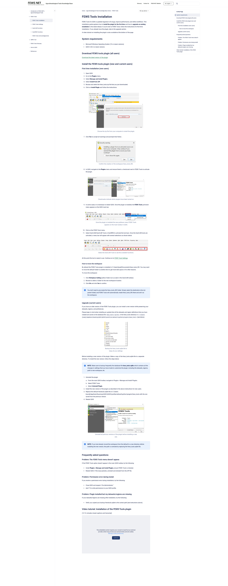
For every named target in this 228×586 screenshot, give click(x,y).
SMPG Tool (33, 39)
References (34, 51)
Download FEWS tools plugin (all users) (186, 18)
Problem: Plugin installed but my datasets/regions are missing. (186, 46)
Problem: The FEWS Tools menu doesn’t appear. (188, 38)
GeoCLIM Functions (37, 28)
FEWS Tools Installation (38, 20)
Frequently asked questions (183, 34)
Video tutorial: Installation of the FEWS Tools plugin (186, 50)
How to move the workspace (186, 28)
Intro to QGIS (34, 47)
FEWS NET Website (156, 3)
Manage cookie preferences (115, 533)
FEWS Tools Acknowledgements (40, 36)
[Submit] (177, 3)
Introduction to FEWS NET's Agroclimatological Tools (37, 12)
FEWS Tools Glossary (36, 43)
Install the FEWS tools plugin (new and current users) (186, 21)
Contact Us (146, 3)
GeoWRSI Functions (37, 32)
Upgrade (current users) (184, 31)
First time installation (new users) (186, 25)
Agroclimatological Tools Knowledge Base (59, 3)
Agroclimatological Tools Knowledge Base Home (98, 10)
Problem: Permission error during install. (188, 42)
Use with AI (144, 11)
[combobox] (187, 3)
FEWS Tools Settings (37, 24)
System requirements (181, 15)
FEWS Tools (34, 16)
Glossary (139, 3)
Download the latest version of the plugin (95, 57)
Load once (116, 537)
